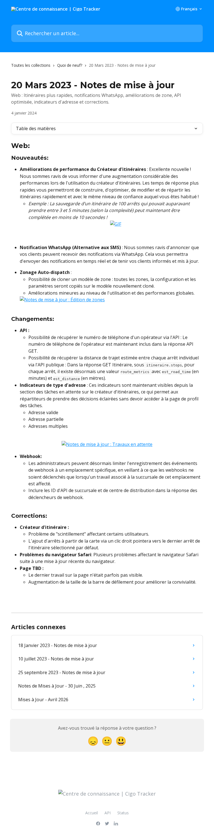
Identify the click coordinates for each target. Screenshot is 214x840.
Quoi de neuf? (69, 65)
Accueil (91, 812)
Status (123, 812)
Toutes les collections (30, 65)
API (107, 812)
